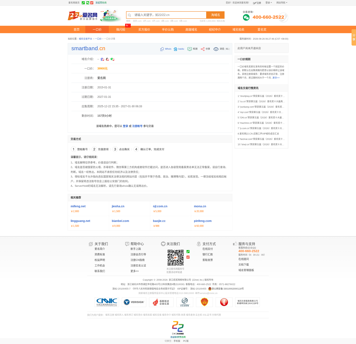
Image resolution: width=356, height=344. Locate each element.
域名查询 (190, 315)
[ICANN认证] (186, 302)
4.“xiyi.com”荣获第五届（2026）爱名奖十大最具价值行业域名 (268, 112)
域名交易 (157, 315)
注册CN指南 (138, 259)
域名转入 (119, 315)
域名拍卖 (238, 29)
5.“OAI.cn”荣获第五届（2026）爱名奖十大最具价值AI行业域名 (268, 117)
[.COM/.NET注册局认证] (135, 302)
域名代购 (176, 315)
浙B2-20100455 (198, 289)
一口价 (97, 29)
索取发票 (207, 259)
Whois (168, 49)
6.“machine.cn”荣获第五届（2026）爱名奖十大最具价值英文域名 (270, 123)
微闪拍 (120, 29)
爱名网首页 (74, 2)
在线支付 (207, 248)
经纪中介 (215, 29)
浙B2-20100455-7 (121, 289)
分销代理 (216, 315)
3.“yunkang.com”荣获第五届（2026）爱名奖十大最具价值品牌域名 (271, 107)
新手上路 (136, 248)
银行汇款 (207, 254)
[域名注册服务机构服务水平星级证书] (226, 302)
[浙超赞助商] (110, 15)
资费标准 (100, 254)
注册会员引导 (138, 254)
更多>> (276, 78)
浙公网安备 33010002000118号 (228, 289)
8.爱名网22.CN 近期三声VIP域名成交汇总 (258, 133)
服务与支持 (246, 244)
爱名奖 (262, 29)
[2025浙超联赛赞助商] (178, 329)
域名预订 (128, 315)
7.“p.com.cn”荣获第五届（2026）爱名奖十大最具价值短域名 (268, 128)
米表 (183, 315)
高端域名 (191, 29)
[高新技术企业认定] (162, 302)
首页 (77, 29)
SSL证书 (207, 315)
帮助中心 (137, 244)
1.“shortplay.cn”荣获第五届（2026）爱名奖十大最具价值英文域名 (270, 96)
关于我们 (101, 244)
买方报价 (144, 29)
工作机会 (100, 265)
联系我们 (100, 271)
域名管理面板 (246, 270)
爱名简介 (100, 248)
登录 (268, 2)
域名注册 (109, 315)
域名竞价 (138, 315)
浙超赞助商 (101, 2)
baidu (181, 49)
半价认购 (168, 29)
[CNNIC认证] (108, 302)
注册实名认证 (138, 265)
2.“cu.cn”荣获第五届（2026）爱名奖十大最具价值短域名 (266, 101)
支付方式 (209, 244)
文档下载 (243, 264)
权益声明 (100, 259)
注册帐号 (137, 125)
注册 (259, 3)
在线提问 (243, 258)
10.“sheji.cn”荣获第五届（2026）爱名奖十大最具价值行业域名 (269, 144)
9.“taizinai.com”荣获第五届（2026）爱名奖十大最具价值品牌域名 (270, 139)
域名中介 (166, 315)
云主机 (198, 315)
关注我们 (173, 244)
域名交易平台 (85, 39)
